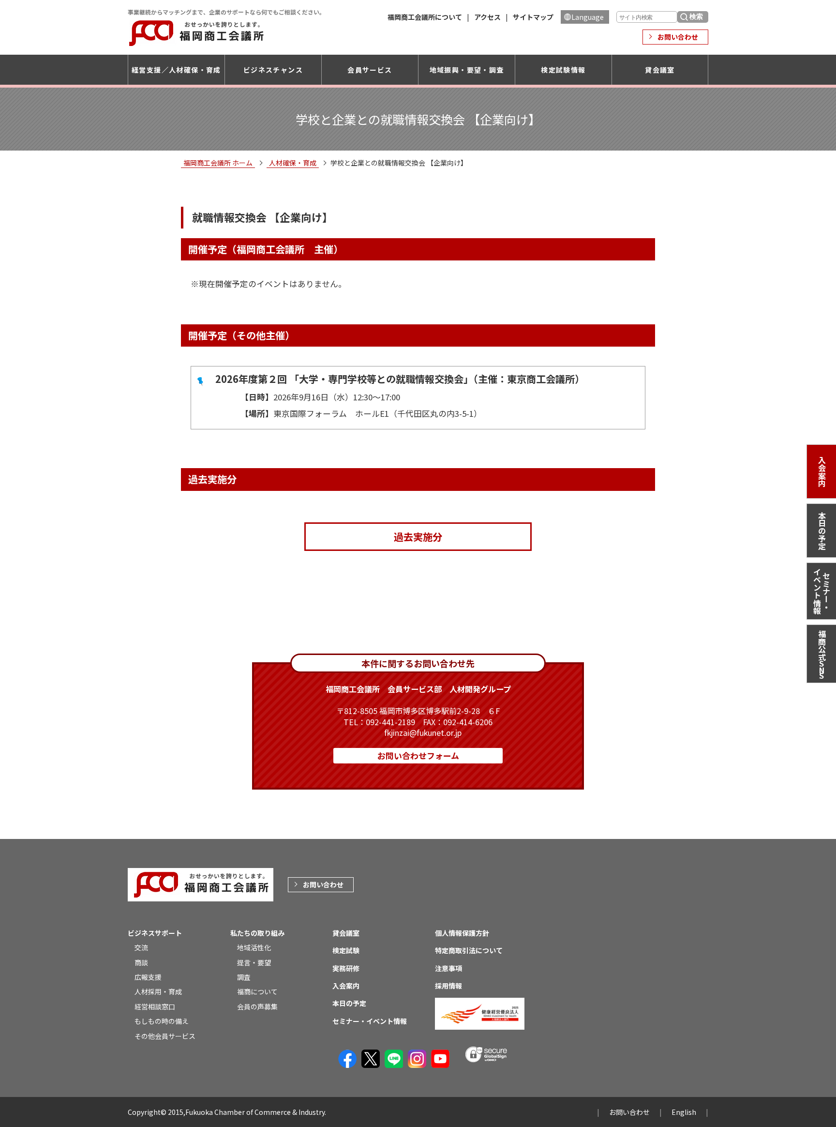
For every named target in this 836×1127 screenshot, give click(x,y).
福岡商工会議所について (425, 17)
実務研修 (345, 968)
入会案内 (822, 471)
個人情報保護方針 (462, 933)
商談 (141, 962)
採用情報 (448, 985)
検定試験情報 (563, 70)
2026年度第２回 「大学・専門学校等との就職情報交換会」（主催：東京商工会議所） (399, 379)
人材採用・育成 (158, 991)
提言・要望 (254, 962)
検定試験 (345, 950)
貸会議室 (660, 70)
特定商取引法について (469, 950)
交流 (141, 947)
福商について (257, 991)
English (684, 1112)
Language (587, 17)
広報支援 (148, 977)
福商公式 (822, 655)
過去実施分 (418, 537)
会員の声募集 (257, 1006)
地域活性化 (254, 947)
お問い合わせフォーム (418, 755)
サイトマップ (533, 17)
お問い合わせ (677, 37)
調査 (244, 977)
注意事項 (448, 968)
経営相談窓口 (154, 1006)
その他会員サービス (164, 1036)
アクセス (487, 17)
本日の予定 (822, 530)
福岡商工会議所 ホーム (218, 163)
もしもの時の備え (161, 1021)
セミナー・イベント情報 (821, 591)
